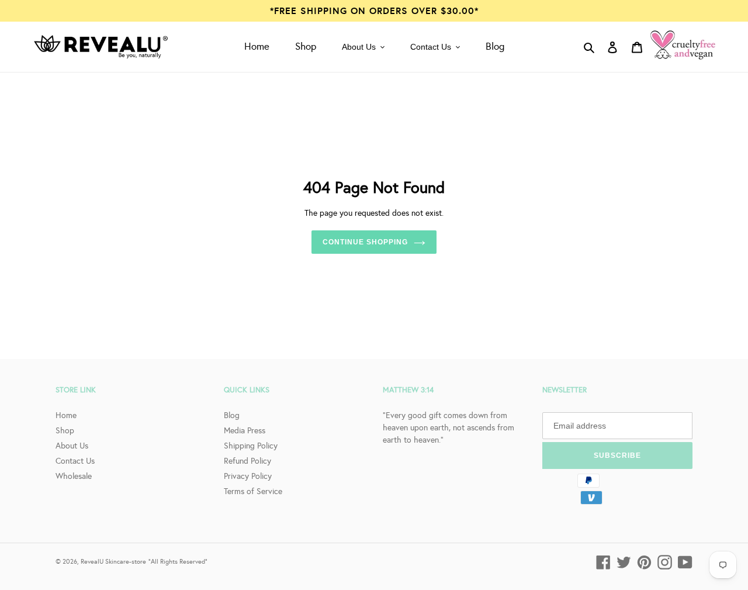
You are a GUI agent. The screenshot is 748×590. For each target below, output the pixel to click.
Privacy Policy (248, 476)
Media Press (244, 430)
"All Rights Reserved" (177, 561)
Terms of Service (253, 491)
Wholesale (74, 476)
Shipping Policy (251, 445)
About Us (72, 445)
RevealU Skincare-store (113, 561)
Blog (232, 415)
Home (66, 415)
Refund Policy (247, 461)
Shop (65, 430)
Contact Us (75, 461)
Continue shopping (365, 242)
